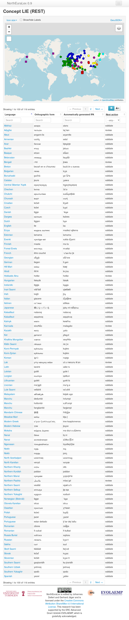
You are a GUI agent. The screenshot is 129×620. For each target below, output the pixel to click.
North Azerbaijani (12, 457)
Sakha (7, 544)
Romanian (9, 526)
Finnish (7, 243)
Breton (7, 166)
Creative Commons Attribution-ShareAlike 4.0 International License (64, 603)
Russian (8, 539)
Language (10, 114)
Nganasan (9, 444)
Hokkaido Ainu (11, 275)
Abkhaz (7, 125)
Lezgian (8, 375)
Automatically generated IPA (79, 114)
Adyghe (8, 130)
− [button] (9, 32)
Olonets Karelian (12, 503)
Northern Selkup (12, 489)
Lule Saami (9, 389)
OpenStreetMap (108, 100)
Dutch (7, 221)
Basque (8, 152)
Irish (6, 293)
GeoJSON (115, 20)
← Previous (75, 108)
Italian (7, 298)
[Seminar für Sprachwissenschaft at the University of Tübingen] (22, 593)
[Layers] (118, 28)
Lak (6, 362)
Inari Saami (9, 289)
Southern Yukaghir (13, 571)
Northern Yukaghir (13, 494)
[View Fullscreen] (9, 38)
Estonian (8, 234)
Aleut (6, 134)
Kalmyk (7, 321)
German (8, 262)
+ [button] (9, 27)
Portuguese (10, 516)
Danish (7, 212)
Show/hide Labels (32, 19)
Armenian (9, 139)
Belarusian (9, 157)
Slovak (7, 553)
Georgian (8, 257)
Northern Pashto (12, 480)
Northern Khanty (12, 466)
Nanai (7, 435)
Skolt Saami (10, 548)
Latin (6, 366)
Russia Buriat (10, 535)
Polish (7, 512)
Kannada (8, 325)
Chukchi (8, 193)
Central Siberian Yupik (15, 184)
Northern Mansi (12, 476)
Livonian (8, 384)
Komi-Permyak (11, 348)
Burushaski (9, 175)
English (7, 225)
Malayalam (9, 394)
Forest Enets (10, 248)
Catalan (8, 180)
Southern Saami (12, 562)
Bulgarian (9, 171)
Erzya (7, 230)
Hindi (6, 271)
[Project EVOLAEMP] (111, 592)
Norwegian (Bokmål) (14, 498)
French (7, 253)
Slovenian (9, 557)
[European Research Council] (90, 592)
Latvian (7, 371)
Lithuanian (9, 380)
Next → (99, 108)
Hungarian (9, 280)
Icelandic (8, 284)
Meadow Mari (11, 416)
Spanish (8, 576)
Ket (5, 334)
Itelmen (7, 303)
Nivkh (7, 448)
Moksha (8, 430)
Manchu (8, 398)
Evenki (7, 239)
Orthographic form (44, 114)
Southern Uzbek (12, 567)
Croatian (8, 202)
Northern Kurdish (12, 471)
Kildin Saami (10, 344)
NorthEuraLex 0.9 (19, 3)
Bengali (7, 162)
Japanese (9, 307)
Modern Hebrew (12, 425)
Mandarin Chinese (13, 412)
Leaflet (96, 100)
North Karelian (11, 462)
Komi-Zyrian (10, 353)
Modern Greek (11, 421)
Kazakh (7, 330)
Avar (6, 143)
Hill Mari (8, 266)
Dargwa (8, 216)
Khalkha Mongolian (13, 339)
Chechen (8, 189)
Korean (7, 357)
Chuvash (8, 198)
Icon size (11, 20)
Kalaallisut (9, 312)
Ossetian (8, 507)
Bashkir (7, 148)
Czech (7, 207)
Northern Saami (12, 485)
